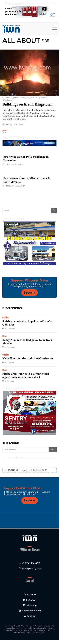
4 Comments (10, 329)
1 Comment (9, 363)
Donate (28, 293)
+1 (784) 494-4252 (31, 563)
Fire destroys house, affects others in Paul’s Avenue (27, 180)
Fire (4, 132)
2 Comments (10, 347)
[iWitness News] (29, 537)
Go (52, 449)
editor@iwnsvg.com (31, 568)
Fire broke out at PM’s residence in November (26, 158)
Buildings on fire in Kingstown (28, 104)
